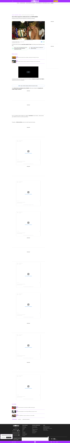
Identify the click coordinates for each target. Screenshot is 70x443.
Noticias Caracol (24, 426)
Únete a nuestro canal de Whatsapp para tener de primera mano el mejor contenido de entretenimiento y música (20, 48)
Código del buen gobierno (35, 429)
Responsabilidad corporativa (46, 427)
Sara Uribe (19, 419)
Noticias (17, 414)
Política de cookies (45, 429)
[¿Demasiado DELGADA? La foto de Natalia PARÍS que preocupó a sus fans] (14, 411)
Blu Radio (23, 429)
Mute (51, 441)
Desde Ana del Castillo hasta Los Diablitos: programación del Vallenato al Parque (28, 57)
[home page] (35, 1)
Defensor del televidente (34, 427)
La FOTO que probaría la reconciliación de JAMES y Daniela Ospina (26, 407)
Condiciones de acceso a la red (46, 426)
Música (17, 56)
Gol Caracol (23, 428)
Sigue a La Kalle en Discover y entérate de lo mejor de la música (37, 48)
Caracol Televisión (24, 427)
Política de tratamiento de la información (47, 428)
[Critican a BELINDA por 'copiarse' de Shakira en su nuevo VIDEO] (14, 415)
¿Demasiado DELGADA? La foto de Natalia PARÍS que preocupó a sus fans (27, 411)
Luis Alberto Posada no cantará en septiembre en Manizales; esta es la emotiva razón (28, 61)
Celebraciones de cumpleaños (26, 419)
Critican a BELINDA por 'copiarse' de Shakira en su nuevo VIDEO (25, 415)
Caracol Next (23, 435)
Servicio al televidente (34, 426)
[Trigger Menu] (12, 1)
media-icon (35, 442)
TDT (32, 428)
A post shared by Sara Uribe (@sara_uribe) (28, 204)
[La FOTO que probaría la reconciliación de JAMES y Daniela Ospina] (14, 407)
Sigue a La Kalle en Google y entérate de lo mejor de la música (29, 85)
